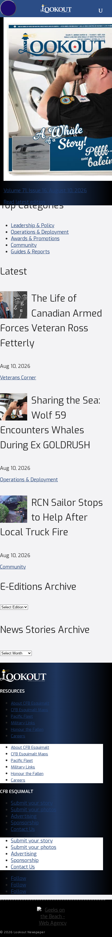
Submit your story (32, 803)
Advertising (24, 816)
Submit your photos (33, 809)
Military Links (23, 723)
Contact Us (23, 829)
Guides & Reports (30, 251)
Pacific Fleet (22, 716)
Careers (18, 736)
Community (24, 245)
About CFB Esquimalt (30, 703)
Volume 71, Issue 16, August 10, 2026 (45, 190)
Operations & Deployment (40, 232)
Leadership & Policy (32, 225)
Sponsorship (25, 822)
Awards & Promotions (35, 238)
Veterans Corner (18, 377)
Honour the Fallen (27, 729)
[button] (8, 8)
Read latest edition (24, 202)
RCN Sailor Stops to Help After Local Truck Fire (51, 518)
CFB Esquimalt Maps (29, 710)
